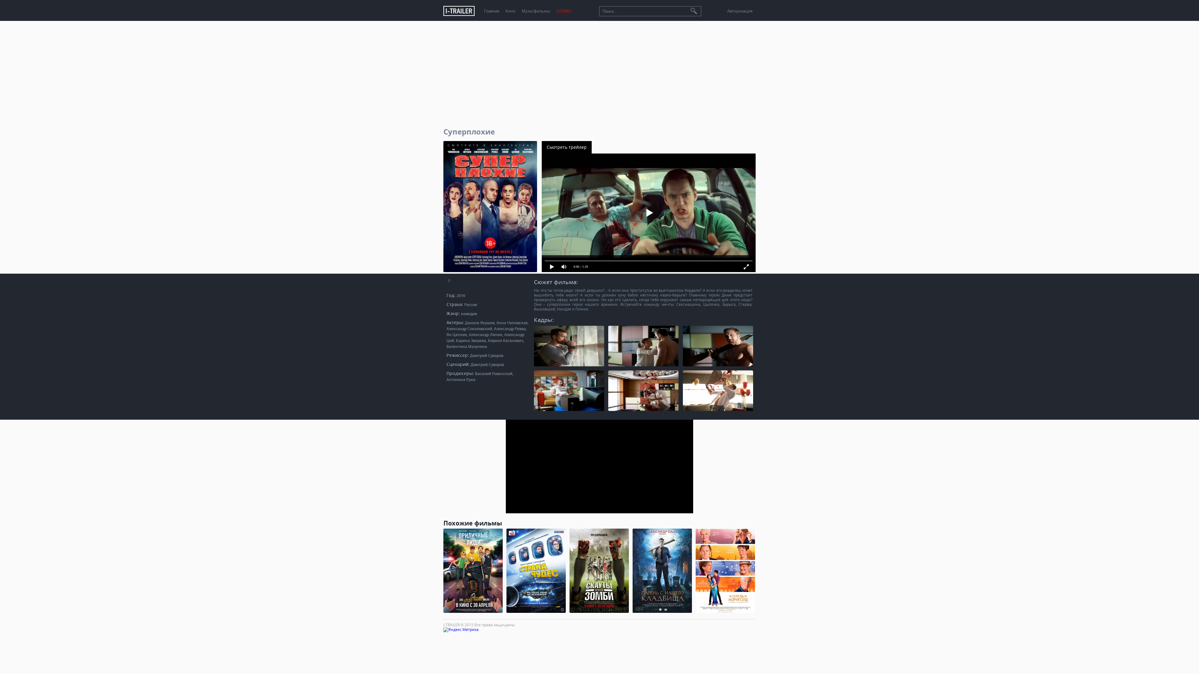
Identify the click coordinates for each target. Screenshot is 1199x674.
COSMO (563, 11)
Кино (511, 11)
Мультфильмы (536, 11)
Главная (491, 11)
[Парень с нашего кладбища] (662, 571)
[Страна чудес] (536, 571)
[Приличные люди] (473, 571)
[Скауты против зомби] (599, 571)
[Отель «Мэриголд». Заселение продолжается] (725, 571)
